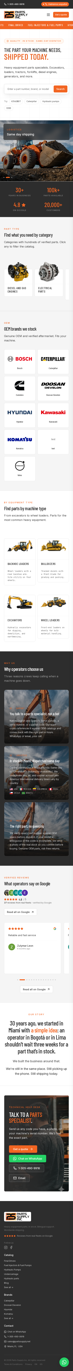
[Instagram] (5, 1247)
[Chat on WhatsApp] (64, 1362)
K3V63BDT (16, 101)
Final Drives (10, 1261)
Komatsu (8, 1314)
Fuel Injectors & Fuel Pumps (32, 25)
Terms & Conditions (13, 1364)
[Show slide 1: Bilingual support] (3, 177)
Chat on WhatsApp (30, 1158)
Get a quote (61, 14)
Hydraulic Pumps (12, 1269)
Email (21, 1178)
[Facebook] (11, 1247)
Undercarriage (11, 1274)
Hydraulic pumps (50, 101)
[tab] (17, 979)
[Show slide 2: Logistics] (6, 177)
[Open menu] (48, 14)
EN (36, 1364)
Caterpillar (31, 101)
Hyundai (8, 1309)
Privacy (28, 1364)
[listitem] (36, 717)
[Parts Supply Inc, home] (16, 14)
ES (41, 1364)
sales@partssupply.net (18, 1341)
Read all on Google (18, 912)
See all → (8, 1287)
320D (8, 108)
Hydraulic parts (11, 1278)
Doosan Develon (12, 1305)
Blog (6, 1283)
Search (60, 89)
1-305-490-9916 (15, 4)
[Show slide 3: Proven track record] (10, 177)
